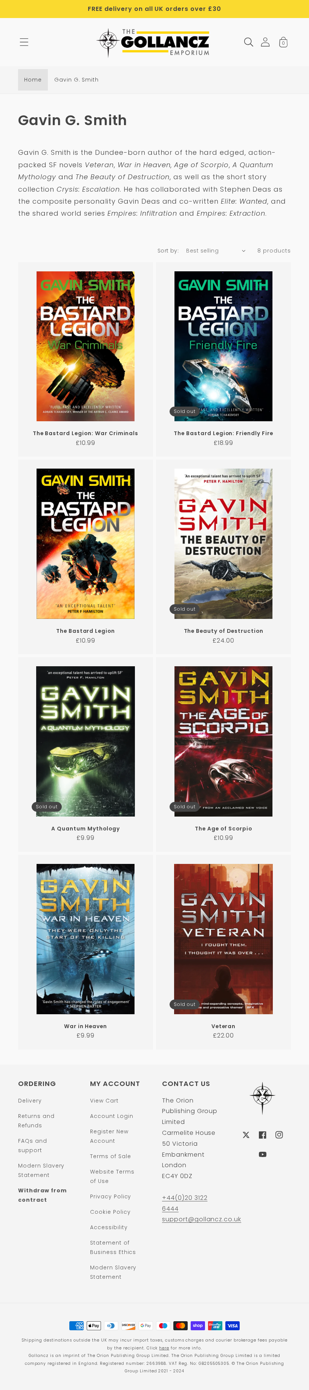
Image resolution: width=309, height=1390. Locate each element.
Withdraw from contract (42, 1195)
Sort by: (168, 250)
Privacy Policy (110, 1196)
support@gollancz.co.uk (201, 1219)
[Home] (154, 42)
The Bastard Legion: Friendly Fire (223, 433)
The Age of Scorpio (223, 829)
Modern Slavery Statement (41, 1170)
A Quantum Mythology (85, 829)
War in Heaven (85, 1026)
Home (33, 79)
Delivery (30, 1100)
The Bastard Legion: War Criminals (86, 433)
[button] (24, 42)
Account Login (111, 1116)
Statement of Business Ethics (113, 1247)
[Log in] (265, 42)
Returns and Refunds (36, 1120)
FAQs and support (32, 1145)
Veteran (223, 1026)
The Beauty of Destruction (223, 631)
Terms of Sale (110, 1156)
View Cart (104, 1100)
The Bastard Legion (85, 631)
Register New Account (109, 1136)
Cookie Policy (110, 1212)
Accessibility (108, 1227)
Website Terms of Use (112, 1176)
